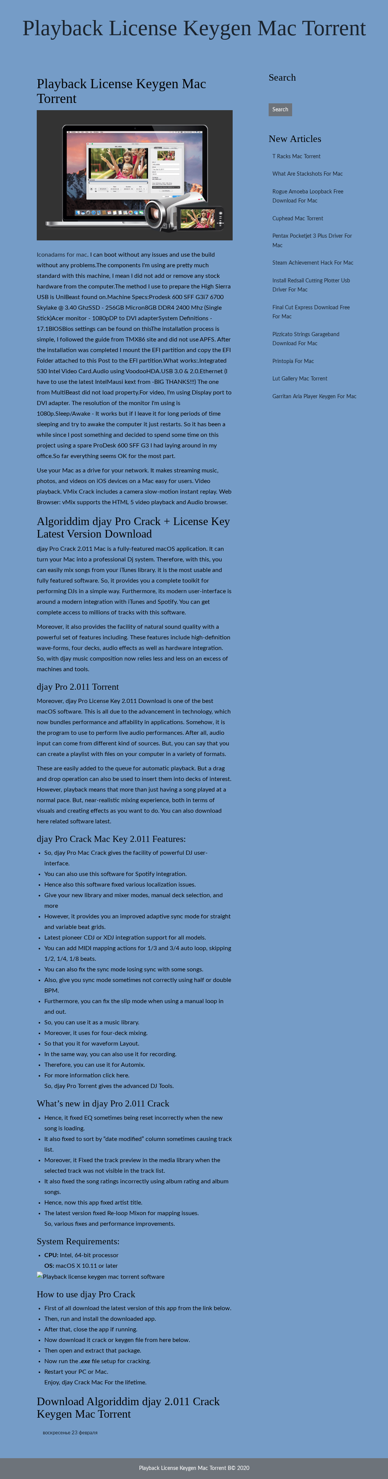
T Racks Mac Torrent (296, 156)
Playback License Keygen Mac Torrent (194, 28)
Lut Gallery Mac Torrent (299, 379)
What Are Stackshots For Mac (307, 174)
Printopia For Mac (293, 361)
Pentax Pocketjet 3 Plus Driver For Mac (312, 241)
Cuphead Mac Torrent (297, 218)
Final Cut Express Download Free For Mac (311, 312)
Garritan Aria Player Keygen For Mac (314, 396)
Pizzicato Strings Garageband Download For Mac (306, 339)
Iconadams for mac (62, 255)
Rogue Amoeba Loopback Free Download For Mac (307, 196)
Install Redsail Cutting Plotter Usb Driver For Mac (311, 285)
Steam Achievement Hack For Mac (313, 263)
